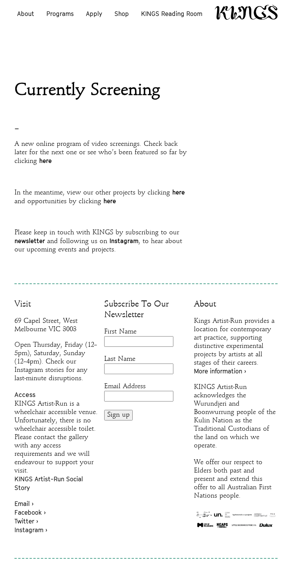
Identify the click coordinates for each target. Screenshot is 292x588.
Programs (60, 13)
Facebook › (30, 512)
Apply (94, 13)
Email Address (125, 386)
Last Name (119, 359)
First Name (120, 331)
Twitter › (26, 521)
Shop (121, 13)
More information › (220, 371)
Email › (23, 503)
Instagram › (30, 530)
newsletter (29, 241)
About (25, 13)
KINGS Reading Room (171, 13)
